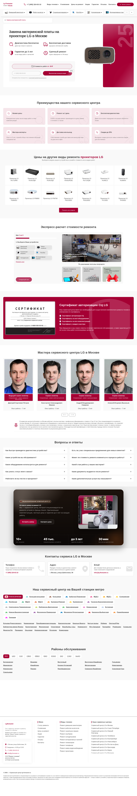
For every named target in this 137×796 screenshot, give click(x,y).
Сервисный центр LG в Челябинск (103, 736)
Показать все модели (68, 210)
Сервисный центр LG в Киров (101, 750)
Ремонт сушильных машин (69, 731)
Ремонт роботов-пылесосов (69, 728)
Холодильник (95, 12)
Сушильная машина (60, 12)
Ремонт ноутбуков (66, 734)
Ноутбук (79, 12)
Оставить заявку (28, 522)
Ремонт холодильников (68, 737)
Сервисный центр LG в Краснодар (103, 747)
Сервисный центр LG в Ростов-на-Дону (104, 744)
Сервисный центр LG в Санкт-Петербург (105, 728)
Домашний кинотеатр (16, 12)
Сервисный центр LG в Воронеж (102, 753)
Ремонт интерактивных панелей (71, 739)
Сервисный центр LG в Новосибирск (104, 741)
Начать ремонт (126, 4)
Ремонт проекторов (66, 751)
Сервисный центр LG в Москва (102, 725)
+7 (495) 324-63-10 (34, 4)
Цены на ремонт (77, 4)
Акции (87, 4)
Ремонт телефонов (66, 745)
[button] (65, 414)
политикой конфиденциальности (37, 78)
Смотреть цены (46, 522)
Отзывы (104, 4)
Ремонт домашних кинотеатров (71, 725)
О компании (64, 4)
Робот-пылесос (38, 12)
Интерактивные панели (118, 12)
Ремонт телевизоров (67, 742)
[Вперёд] (132, 12)
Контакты (112, 4)
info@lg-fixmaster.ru (101, 572)
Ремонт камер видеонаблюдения (71, 748)
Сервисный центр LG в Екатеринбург (104, 739)
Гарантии (95, 4)
